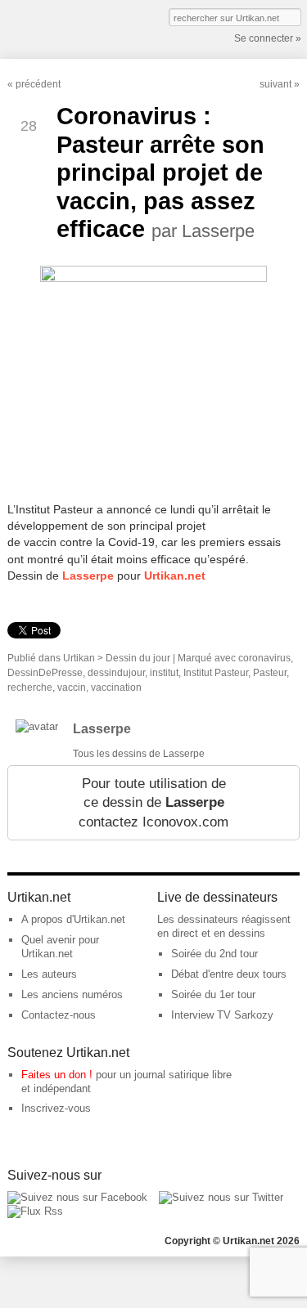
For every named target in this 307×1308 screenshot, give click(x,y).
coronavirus (264, 658)
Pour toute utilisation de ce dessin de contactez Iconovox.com (153, 803)
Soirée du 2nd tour (214, 953)
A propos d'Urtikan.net (73, 919)
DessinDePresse (45, 673)
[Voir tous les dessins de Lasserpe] (37, 726)
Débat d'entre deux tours (229, 974)
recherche (29, 687)
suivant (275, 84)
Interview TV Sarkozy (222, 1015)
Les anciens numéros (72, 994)
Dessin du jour (138, 658)
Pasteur (270, 673)
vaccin (71, 687)
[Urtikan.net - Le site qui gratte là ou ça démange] (68, 27)
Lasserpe (88, 575)
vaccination (116, 687)
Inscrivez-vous (56, 1108)
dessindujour (116, 673)
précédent (38, 84)
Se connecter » (267, 38)
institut (164, 673)
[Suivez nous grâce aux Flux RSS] (35, 1211)
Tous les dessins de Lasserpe (139, 753)
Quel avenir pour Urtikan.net (60, 947)
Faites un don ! (57, 1074)
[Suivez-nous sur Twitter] (221, 1197)
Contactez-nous (58, 1015)
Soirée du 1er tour (213, 994)
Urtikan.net (174, 575)
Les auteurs (49, 974)
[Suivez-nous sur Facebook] (77, 1197)
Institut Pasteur (215, 673)
